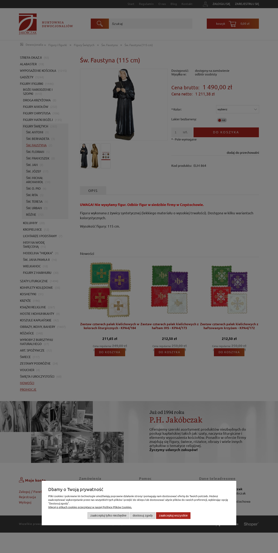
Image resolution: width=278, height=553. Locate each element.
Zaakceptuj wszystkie (173, 515)
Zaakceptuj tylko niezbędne (108, 515)
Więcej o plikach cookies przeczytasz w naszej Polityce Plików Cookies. (90, 507)
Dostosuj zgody (143, 515)
